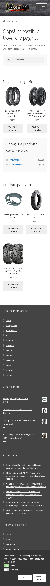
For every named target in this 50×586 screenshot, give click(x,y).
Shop (8, 534)
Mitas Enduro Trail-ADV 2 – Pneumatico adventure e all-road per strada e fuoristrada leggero (25, 476)
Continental (11, 330)
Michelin (10, 360)
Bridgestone (11, 325)
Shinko (9, 375)
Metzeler (10, 355)
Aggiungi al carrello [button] (13, 128)
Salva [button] (25, 578)
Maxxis (9, 350)
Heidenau (10, 345)
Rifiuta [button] (11, 578)
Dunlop (9, 340)
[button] (6, 565)
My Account (11, 544)
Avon (8, 320)
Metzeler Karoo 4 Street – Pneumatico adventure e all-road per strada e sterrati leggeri (24, 494)
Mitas (8, 365)
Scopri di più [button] (10, 562)
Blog (8, 539)
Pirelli (9, 370)
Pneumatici (14, 159)
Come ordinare (12, 549)
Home (8, 21)
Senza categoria (16, 164)
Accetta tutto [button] (39, 577)
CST (8, 335)
